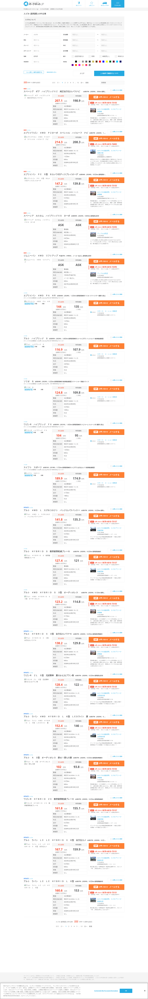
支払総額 (65, 34)
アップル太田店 (102, 233)
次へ (82, 83)
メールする (106, 97)
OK (126, 991)
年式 (64, 45)
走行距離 (65, 51)
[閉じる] (145, 991)
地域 (25, 56)
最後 (86, 83)
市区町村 (26, 61)
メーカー (26, 34)
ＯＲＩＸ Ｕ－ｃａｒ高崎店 (107, 311)
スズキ (29, 89)
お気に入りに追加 (117, 90)
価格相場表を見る (51, 72)
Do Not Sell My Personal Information (106, 991)
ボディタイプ (27, 51)
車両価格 (65, 40)
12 (78, 83)
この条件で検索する (109, 73)
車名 (25, 40)
